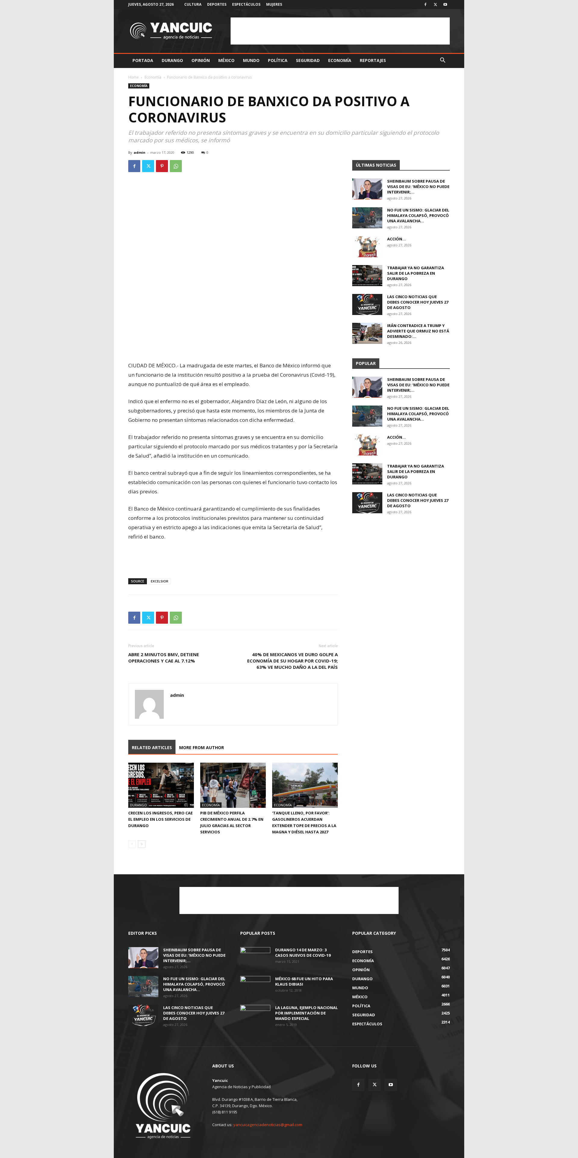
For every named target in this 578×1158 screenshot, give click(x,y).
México (226, 60)
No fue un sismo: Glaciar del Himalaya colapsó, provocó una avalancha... (418, 215)
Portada (142, 60)
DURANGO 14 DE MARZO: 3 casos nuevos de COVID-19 (303, 952)
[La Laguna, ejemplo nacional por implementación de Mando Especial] (255, 1015)
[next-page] (141, 844)
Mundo (251, 60)
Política (277, 60)
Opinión (200, 60)
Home (133, 77)
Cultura (192, 4)
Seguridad (308, 60)
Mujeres (274, 4)
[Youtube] (445, 4)
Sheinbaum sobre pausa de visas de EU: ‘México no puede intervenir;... (418, 186)
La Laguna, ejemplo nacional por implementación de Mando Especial (306, 1013)
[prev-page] (132, 844)
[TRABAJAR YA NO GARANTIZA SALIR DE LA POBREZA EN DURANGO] (367, 275)
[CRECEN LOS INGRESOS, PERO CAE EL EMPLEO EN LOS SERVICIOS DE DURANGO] (161, 785)
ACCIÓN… (396, 239)
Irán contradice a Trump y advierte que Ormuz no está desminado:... (418, 331)
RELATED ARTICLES (152, 747)
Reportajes (373, 60)
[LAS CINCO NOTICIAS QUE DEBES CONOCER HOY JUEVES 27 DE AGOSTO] (367, 304)
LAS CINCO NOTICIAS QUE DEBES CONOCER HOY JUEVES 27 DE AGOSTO (417, 302)
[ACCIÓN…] (367, 246)
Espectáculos (246, 4)
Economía (339, 60)
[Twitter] (435, 4)
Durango (172, 60)
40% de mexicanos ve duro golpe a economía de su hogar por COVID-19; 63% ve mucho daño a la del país (292, 660)
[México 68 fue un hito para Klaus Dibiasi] (255, 986)
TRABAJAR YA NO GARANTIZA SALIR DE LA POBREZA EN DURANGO (415, 273)
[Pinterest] (162, 166)
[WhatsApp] (176, 166)
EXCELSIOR (159, 581)
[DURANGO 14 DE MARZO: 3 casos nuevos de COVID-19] (255, 957)
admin (139, 152)
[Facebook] (425, 4)
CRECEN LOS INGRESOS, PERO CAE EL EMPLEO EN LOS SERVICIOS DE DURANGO (160, 819)
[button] (442, 61)
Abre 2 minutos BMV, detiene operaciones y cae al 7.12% (163, 657)
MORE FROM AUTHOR (201, 747)
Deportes (216, 4)
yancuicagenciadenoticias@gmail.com (267, 1124)
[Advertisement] (340, 31)
